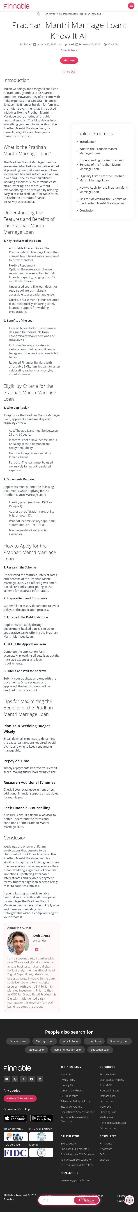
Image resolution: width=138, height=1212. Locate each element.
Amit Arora (70, 50)
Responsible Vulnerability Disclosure (74, 1119)
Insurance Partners (71, 1106)
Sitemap (104, 1159)
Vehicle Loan (70, 1041)
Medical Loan (37, 1049)
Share (66, 71)
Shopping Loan (119, 1041)
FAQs (103, 1154)
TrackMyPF (106, 1085)
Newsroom (106, 1149)
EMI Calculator (69, 1143)
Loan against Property (112, 1079)
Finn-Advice (106, 1143)
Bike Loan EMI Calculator (74, 1149)
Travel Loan (94, 1041)
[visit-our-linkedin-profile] (40, 1079)
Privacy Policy (68, 1079)
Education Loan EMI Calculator (78, 1154)
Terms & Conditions (72, 1090)
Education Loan (100, 1049)
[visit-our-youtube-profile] (7, 1079)
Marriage (69, 60)
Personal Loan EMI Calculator (77, 1165)
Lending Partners (70, 1085)
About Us (66, 1074)
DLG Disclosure (69, 1096)
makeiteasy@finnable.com (75, 1180)
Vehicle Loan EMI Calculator (76, 1159)
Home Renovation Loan (68, 1049)
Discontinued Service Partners (78, 1112)
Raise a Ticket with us (20, 1098)
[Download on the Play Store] (42, 1118)
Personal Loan (18, 1041)
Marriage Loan (44, 1041)
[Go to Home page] (38, 13)
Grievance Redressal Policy (75, 1101)
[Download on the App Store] (15, 1118)
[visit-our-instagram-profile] (31, 1079)
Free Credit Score (109, 1090)
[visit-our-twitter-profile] (23, 1079)
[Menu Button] (131, 6)
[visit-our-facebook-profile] (15, 1079)
